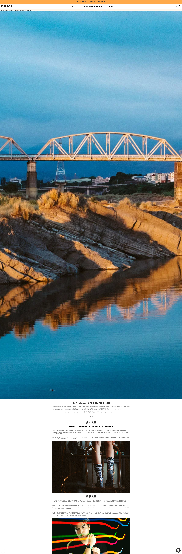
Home (2, 10)
